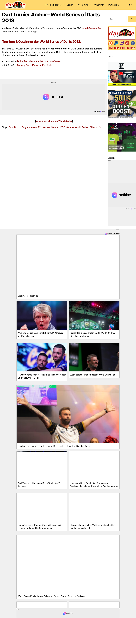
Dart (11, 127)
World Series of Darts (93, 28)
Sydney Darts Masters (29, 65)
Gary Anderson (29, 127)
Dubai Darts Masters (28, 61)
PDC (62, 127)
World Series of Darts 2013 (89, 127)
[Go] (132, 19)
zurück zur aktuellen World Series (54, 121)
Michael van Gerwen (50, 61)
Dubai (17, 127)
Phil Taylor (47, 65)
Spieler (70, 5)
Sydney (70, 127)
